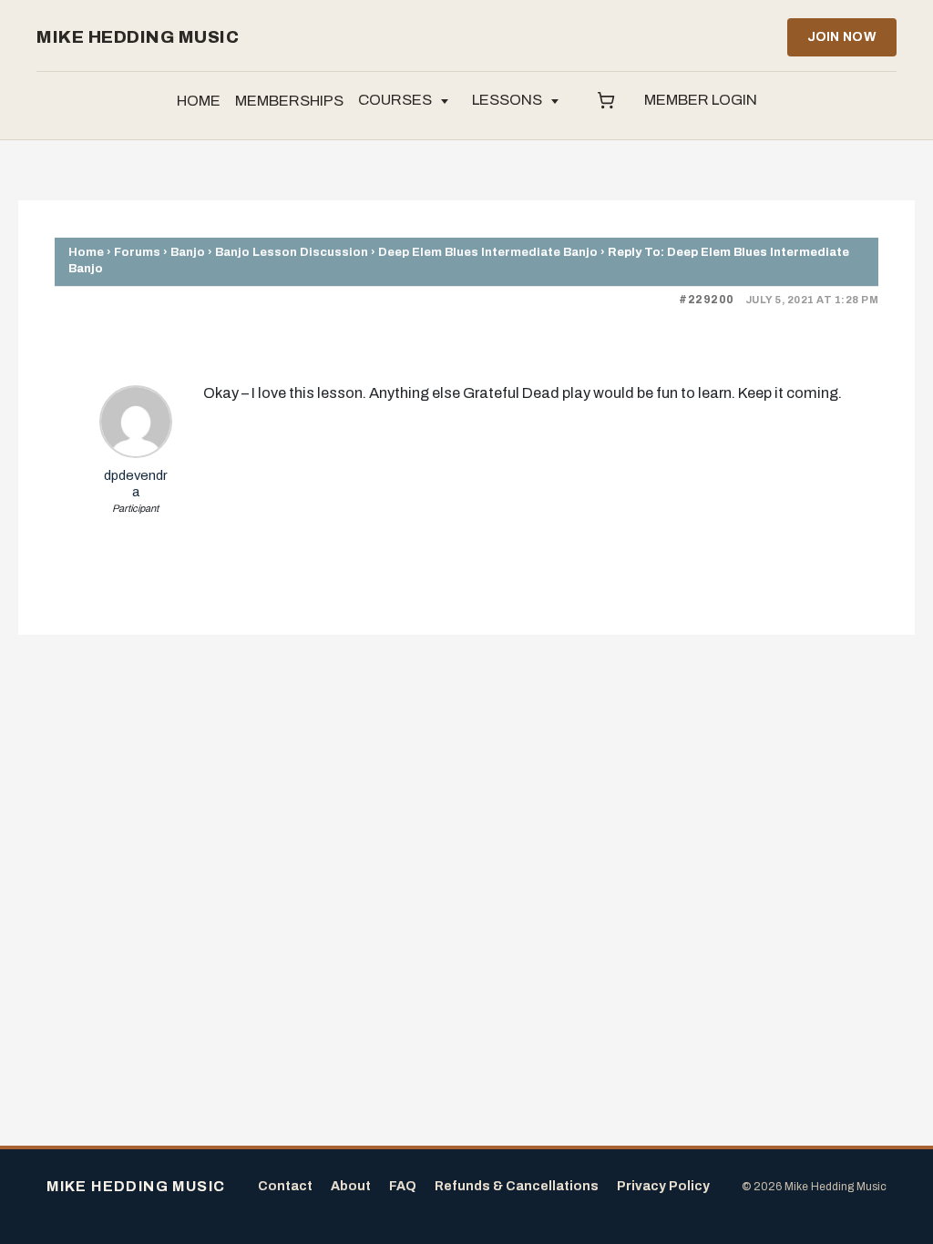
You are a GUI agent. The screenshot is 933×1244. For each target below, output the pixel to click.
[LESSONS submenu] (555, 101)
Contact (285, 1186)
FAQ (402, 1186)
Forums (137, 252)
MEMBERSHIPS (289, 100)
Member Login (700, 99)
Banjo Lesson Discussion (291, 252)
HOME (198, 100)
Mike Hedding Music (137, 37)
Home (86, 252)
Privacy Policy (663, 1186)
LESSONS (507, 99)
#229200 (706, 299)
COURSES (395, 99)
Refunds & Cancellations (517, 1186)
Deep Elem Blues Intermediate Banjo (488, 252)
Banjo (187, 252)
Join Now (842, 37)
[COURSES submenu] (444, 101)
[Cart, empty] (606, 101)
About (351, 1186)
